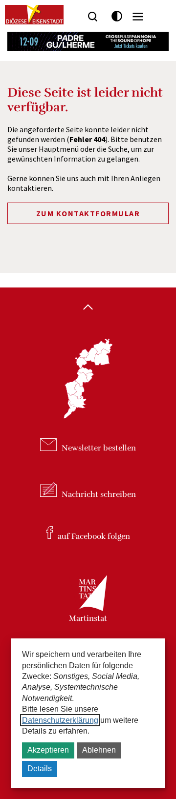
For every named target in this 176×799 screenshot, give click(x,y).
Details (39, 768)
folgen (94, 536)
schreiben (99, 494)
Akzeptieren (48, 750)
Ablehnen (99, 750)
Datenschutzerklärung (60, 720)
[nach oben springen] (88, 308)
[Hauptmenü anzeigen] (138, 16)
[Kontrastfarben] (117, 16)
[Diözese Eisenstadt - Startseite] (34, 14)
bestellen (99, 448)
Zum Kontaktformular (88, 213)
